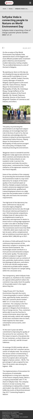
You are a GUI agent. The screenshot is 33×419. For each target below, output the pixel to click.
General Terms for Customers (10, 412)
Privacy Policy (15, 415)
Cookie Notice (6, 417)
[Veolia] (9, 3)
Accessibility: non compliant (20, 417)
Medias (11, 8)
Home (4, 8)
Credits (21, 414)
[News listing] (3, 48)
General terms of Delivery (9, 414)
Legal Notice (5, 415)
